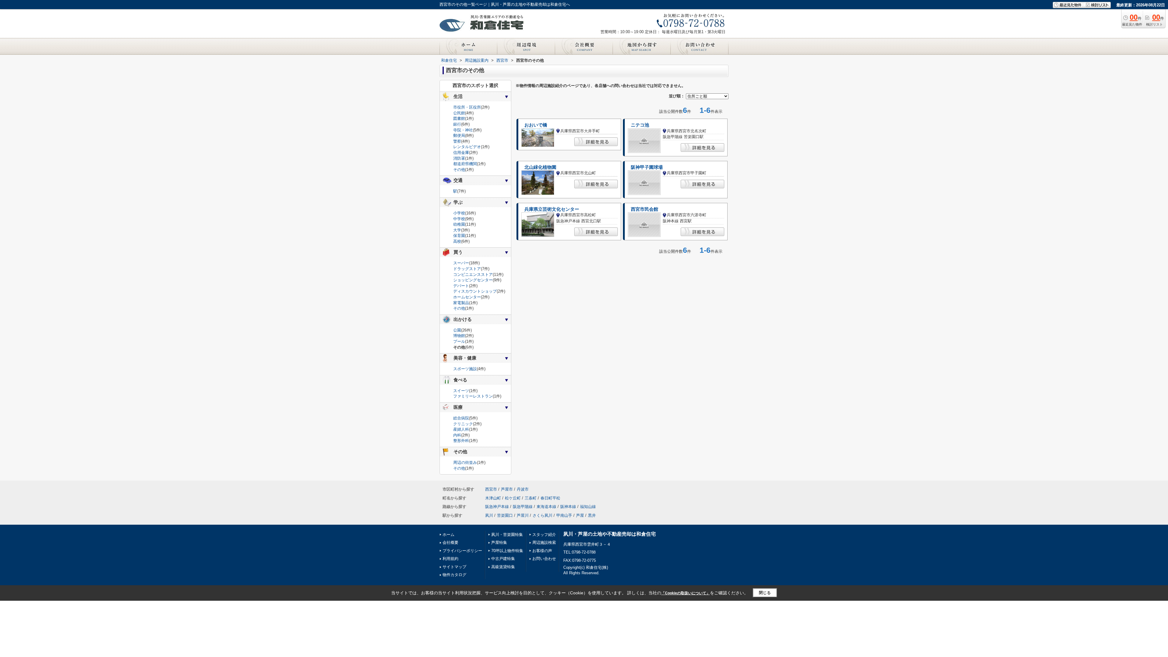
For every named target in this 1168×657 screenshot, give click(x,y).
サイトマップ (454, 567)
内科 (457, 435)
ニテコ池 (640, 125)
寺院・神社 (463, 130)
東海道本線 (546, 506)
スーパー (461, 263)
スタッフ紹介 (544, 534)
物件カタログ (454, 574)
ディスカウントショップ (475, 291)
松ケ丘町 (513, 498)
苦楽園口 (505, 515)
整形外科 (461, 440)
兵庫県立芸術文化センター (551, 209)
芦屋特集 (499, 542)
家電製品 (461, 303)
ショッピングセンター (473, 280)
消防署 (459, 158)
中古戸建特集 (503, 558)
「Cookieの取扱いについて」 (685, 593)
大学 (457, 230)
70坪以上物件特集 (507, 550)
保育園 (459, 235)
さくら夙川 (542, 515)
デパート (461, 285)
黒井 (592, 515)
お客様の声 (542, 550)
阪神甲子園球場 (647, 167)
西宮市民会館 (644, 209)
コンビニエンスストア (473, 274)
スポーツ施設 (465, 369)
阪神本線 (568, 506)
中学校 (459, 219)
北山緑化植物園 (540, 167)
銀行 (457, 124)
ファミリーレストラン (473, 396)
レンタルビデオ (467, 146)
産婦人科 (461, 429)
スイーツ (461, 390)
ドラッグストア (467, 268)
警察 (457, 141)
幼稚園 (459, 224)
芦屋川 (523, 515)
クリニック (463, 424)
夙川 (489, 515)
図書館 (459, 118)
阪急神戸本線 (497, 506)
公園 (457, 330)
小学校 (459, 213)
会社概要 (450, 542)
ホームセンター (467, 297)
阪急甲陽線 (523, 506)
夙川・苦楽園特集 (507, 534)
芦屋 (580, 515)
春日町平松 (550, 498)
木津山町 (493, 498)
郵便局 (459, 135)
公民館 (459, 113)
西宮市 (491, 489)
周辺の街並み (465, 462)
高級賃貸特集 (503, 567)
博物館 (459, 335)
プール (459, 341)
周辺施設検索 (544, 542)
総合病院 (461, 418)
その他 (459, 169)
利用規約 (450, 558)
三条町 (531, 498)
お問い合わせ (544, 558)
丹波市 (523, 489)
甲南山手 (564, 515)
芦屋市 (507, 489)
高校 (457, 241)
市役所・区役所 (467, 107)
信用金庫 (461, 152)
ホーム (448, 534)
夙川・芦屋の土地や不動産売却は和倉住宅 (609, 534)
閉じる (765, 592)
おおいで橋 (535, 125)
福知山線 (588, 506)
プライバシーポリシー (462, 550)
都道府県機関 (465, 164)
